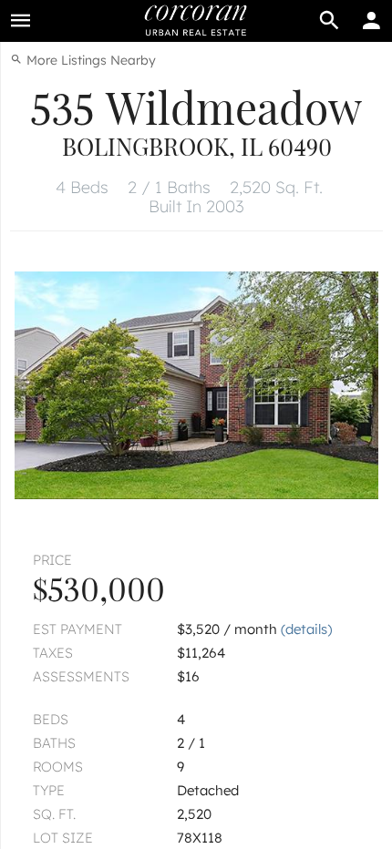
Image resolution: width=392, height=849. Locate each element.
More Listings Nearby (89, 60)
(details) (306, 629)
